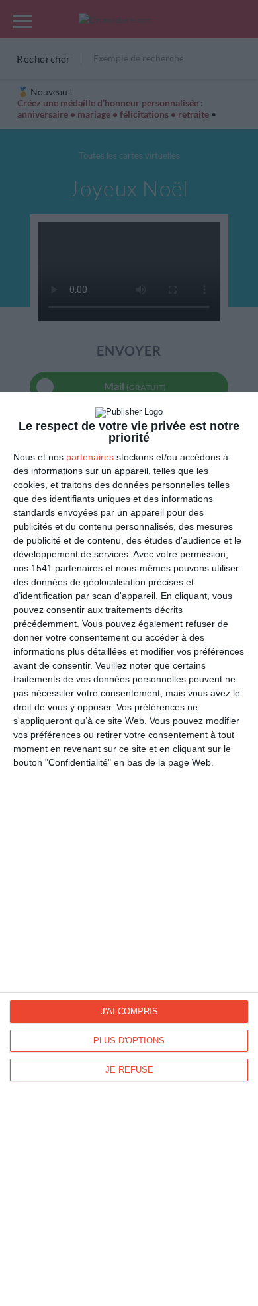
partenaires (90, 457)
